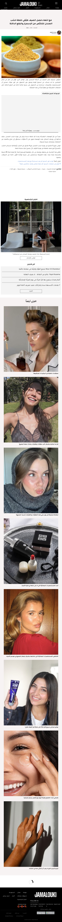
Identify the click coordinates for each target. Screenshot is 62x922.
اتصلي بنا (25, 913)
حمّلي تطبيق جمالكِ (45, 909)
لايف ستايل (16, 8)
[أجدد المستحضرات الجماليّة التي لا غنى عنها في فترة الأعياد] (31, 551)
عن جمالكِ (17, 913)
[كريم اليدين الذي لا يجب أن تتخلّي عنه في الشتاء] (31, 834)
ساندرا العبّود (53, 32)
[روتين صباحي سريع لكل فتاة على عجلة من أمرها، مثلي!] (31, 692)
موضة (57, 8)
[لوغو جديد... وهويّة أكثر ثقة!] (31, 112)
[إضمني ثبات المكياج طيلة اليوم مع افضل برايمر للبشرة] (31, 763)
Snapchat (57, 904)
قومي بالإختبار (31, 258)
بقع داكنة (13, 169)
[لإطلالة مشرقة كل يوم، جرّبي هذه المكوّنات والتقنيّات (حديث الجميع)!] (31, 480)
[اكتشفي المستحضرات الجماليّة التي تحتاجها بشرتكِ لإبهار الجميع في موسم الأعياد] (31, 622)
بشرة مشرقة (21, 169)
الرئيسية (35, 27)
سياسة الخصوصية (9, 916)
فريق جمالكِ (8, 913)
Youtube (33, 906)
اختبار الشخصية (4, 8)
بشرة (27, 27)
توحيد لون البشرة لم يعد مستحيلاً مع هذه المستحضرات (35, 161)
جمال (47, 8)
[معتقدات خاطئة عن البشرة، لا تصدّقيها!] (31, 339)
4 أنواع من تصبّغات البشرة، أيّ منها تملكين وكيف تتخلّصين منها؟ (40, 164)
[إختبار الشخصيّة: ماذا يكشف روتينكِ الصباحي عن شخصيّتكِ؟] (31, 226)
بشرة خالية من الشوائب (34, 169)
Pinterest (41, 904)
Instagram (34, 904)
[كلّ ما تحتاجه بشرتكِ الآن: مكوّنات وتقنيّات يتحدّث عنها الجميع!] (31, 409)
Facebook (49, 904)
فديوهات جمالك (22, 896)
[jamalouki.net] (31, 4)
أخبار (27, 8)
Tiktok (40, 906)
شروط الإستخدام (19, 916)
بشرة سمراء (52, 171)
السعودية (37, 8)
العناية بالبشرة (51, 169)
